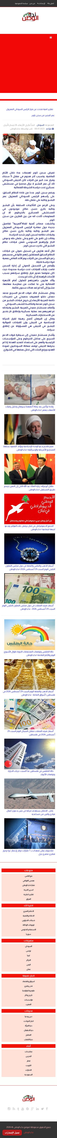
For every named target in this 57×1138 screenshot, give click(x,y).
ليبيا (28, 955)
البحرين (28, 1056)
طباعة (48, 129)
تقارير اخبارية (29, 894)
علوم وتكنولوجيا (28, 991)
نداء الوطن (28, 1132)
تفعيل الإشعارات (12, 1132)
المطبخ (28, 1035)
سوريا (28, 934)
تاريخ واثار (28, 995)
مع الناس (28, 876)
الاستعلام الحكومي (28, 929)
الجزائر (28, 960)
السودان (40, 125)
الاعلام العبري (28, 911)
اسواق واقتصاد (28, 981)
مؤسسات (28, 1000)
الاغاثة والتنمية (28, 916)
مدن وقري (28, 986)
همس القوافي (28, 881)
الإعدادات (41, 3)
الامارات (28, 1070)
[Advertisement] (28, 62)
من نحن (32, 3)
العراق (28, 899)
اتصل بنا (51, 3)
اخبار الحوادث (29, 1021)
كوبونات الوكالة (29, 925)
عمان (28, 969)
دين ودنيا (28, 1016)
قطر (28, 1061)
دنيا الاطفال (28, 1030)
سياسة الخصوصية (21, 3)
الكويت (28, 1065)
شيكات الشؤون (28, 920)
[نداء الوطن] (28, 1098)
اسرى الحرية (28, 890)
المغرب (28, 1004)
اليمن (28, 965)
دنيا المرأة (28, 1026)
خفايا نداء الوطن (28, 885)
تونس (28, 951)
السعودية (28, 1075)
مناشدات (28, 1052)
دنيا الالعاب (28, 1039)
